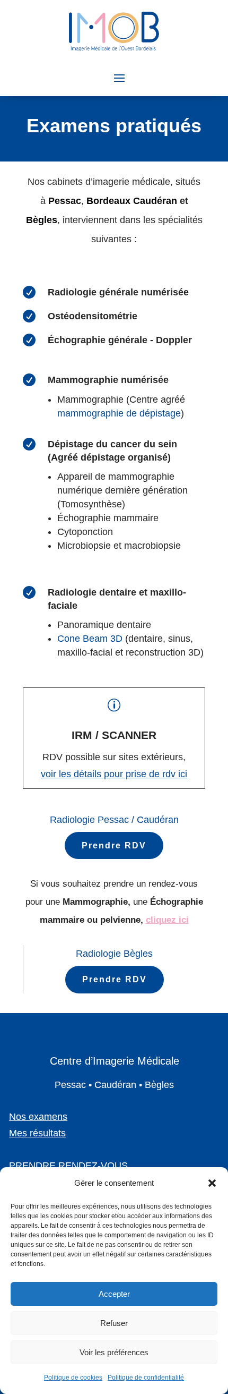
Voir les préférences (114, 1352)
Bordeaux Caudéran (131, 201)
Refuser (114, 1323)
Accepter (114, 1293)
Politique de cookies (73, 1377)
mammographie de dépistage (119, 413)
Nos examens (38, 1116)
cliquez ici (167, 920)
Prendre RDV (114, 845)
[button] (212, 1183)
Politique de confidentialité (146, 1377)
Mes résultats (37, 1133)
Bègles (41, 220)
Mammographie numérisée (108, 380)
